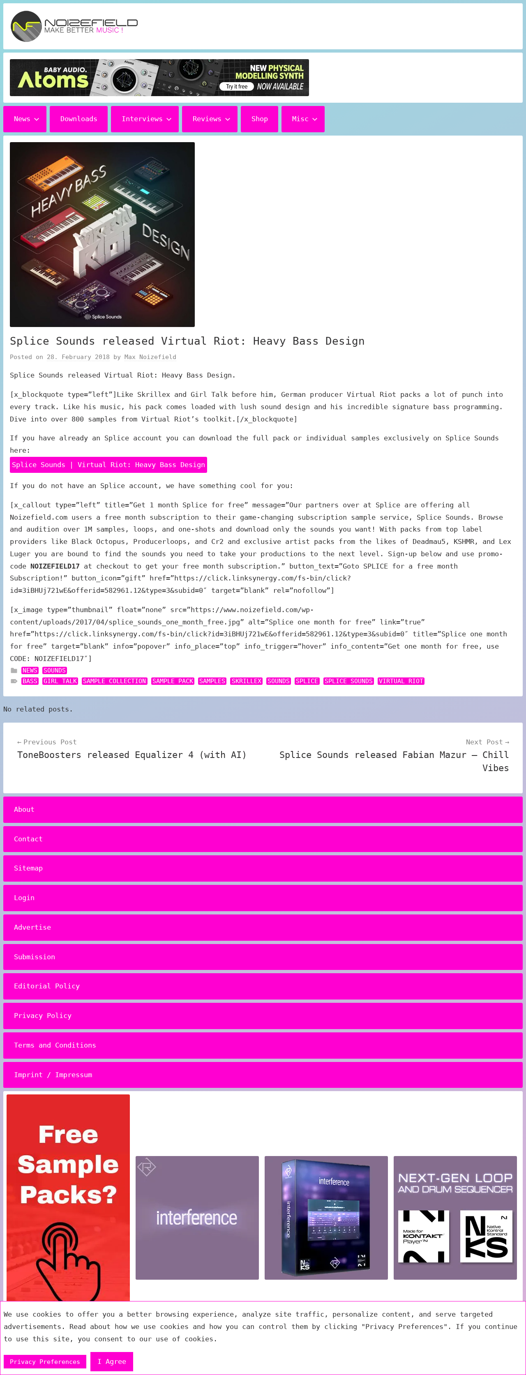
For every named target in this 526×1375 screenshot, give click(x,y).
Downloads (78, 119)
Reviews (207, 119)
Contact (28, 839)
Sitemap (28, 868)
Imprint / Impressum (53, 1075)
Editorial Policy (47, 986)
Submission (34, 957)
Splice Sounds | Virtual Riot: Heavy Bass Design (108, 465)
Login (24, 898)
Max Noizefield (150, 357)
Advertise (32, 927)
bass (30, 681)
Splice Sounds (349, 681)
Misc (300, 119)
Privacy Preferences (45, 1362)
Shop (259, 119)
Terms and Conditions (55, 1045)
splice (307, 681)
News (22, 119)
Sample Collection (114, 681)
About (24, 809)
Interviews (142, 119)
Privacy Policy (43, 1015)
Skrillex (246, 681)
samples (212, 681)
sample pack (172, 681)
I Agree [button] (111, 1361)
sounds (279, 681)
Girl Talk (60, 681)
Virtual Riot (401, 681)
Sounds (55, 670)
